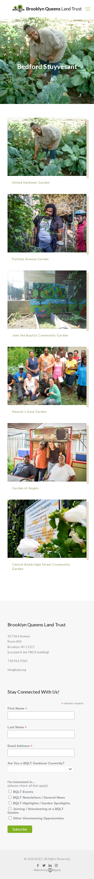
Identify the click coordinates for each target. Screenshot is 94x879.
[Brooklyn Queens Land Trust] (47, 8)
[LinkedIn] (50, 865)
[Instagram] (56, 865)
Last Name (17, 727)
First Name (17, 708)
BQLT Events (23, 792)
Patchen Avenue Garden (30, 259)
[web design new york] (47, 872)
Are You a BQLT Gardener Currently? (36, 763)
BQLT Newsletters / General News (39, 797)
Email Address (20, 746)
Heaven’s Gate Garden (29, 411)
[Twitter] (44, 865)
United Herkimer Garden (31, 182)
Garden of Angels (25, 488)
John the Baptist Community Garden (40, 335)
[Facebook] (37, 865)
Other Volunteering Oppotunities (38, 818)
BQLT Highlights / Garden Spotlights (41, 803)
